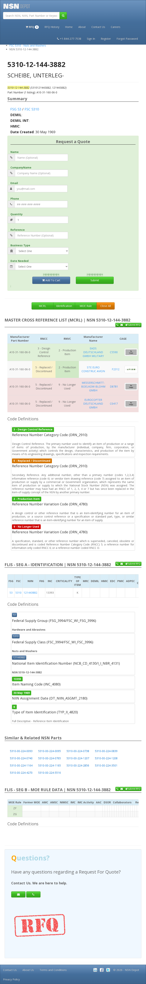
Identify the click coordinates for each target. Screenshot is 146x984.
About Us (28, 970)
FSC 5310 (32, 109)
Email (14, 183)
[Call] (33, 894)
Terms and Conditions (53, 970)
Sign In (91, 38)
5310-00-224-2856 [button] (78, 765)
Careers (115, 27)
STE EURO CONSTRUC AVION (93, 369)
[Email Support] (121, 325)
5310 (18, 592)
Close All (105, 306)
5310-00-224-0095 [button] (49, 751)
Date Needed (19, 261)
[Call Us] (117, 325)
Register (106, 38)
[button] (32, 26)
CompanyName (20, 167)
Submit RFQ (133, 324)
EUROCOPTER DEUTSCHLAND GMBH (93, 403)
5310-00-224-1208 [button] (106, 758)
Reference (17, 230)
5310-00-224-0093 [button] (21, 751)
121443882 (30, 592)
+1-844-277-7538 (70, 38)
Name (14, 152)
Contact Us (98, 27)
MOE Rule (86, 306)
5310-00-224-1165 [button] (49, 765)
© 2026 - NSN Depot (126, 970)
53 (11, 592)
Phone (14, 198)
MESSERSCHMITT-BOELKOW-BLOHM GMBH (93, 386)
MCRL (42, 306)
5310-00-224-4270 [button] (21, 772)
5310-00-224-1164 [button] (21, 765)
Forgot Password (127, 38)
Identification (64, 306)
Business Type (20, 245)
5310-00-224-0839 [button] (106, 751)
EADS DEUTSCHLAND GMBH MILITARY (93, 352)
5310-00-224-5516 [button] (49, 772)
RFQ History (51, 27)
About (82, 27)
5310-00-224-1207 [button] (78, 758)
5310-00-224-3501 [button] (106, 765)
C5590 (114, 352)
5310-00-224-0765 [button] (49, 758)
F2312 (115, 369)
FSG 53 (15, 109)
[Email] (18, 894)
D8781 (114, 386)
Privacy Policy (11, 979)
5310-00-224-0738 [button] (78, 751)
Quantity (16, 214)
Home (69, 27)
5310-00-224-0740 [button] (21, 758)
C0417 (114, 403)
